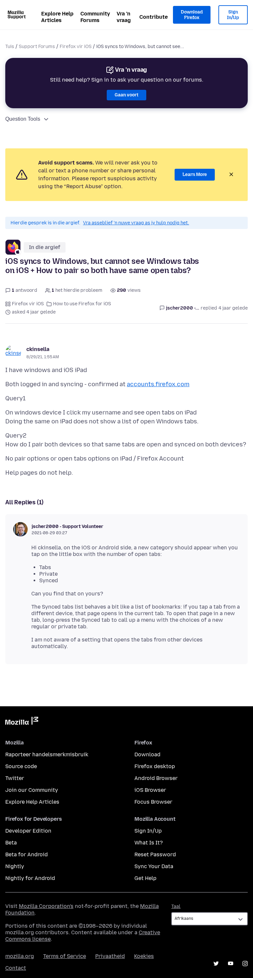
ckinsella (37, 349)
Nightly (14, 866)
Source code (21, 766)
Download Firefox (192, 15)
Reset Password (155, 854)
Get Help (145, 878)
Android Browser (156, 778)
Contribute (153, 17)
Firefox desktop (154, 766)
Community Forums (95, 17)
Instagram (245, 963)
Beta (11, 843)
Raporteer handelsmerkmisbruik (46, 754)
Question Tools (22, 119)
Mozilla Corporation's (46, 906)
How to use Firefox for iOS (82, 304)
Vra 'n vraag (124, 17)
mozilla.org (19, 956)
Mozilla (21, 722)
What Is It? (148, 843)
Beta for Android (26, 854)
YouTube (230, 963)
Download (147, 754)
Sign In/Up (233, 15)
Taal (176, 906)
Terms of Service (64, 956)
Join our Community (31, 790)
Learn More (195, 174)
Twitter (14, 778)
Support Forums (37, 46)
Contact (15, 968)
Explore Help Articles (57, 17)
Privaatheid (110, 956)
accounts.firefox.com (158, 384)
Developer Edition (28, 831)
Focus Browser (153, 802)
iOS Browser (150, 790)
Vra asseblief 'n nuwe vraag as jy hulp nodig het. (136, 223)
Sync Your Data (153, 866)
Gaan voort (126, 95)
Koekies (144, 956)
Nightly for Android (30, 878)
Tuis (9, 46)
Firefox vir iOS (76, 46)
